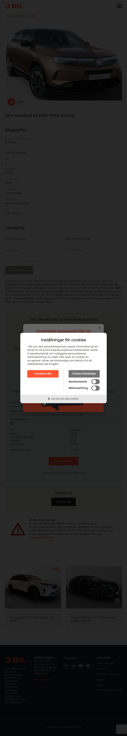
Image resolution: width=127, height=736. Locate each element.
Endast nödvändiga (84, 373)
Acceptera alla (43, 373)
